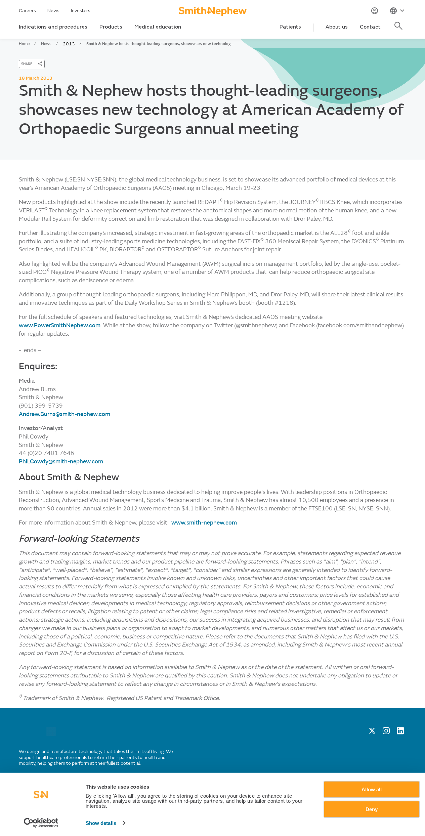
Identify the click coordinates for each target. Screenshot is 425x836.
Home (24, 43)
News (53, 10)
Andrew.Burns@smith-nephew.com (64, 414)
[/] (51, 734)
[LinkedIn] (400, 732)
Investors (80, 10)
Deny (372, 809)
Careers (27, 10)
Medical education (157, 27)
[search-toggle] (399, 29)
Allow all (372, 789)
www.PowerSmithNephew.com (59, 325)
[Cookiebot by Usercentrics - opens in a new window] (40, 823)
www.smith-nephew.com (204, 522)
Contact (370, 27)
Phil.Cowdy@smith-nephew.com (61, 461)
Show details (101, 823)
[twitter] (372, 732)
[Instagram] (386, 732)
